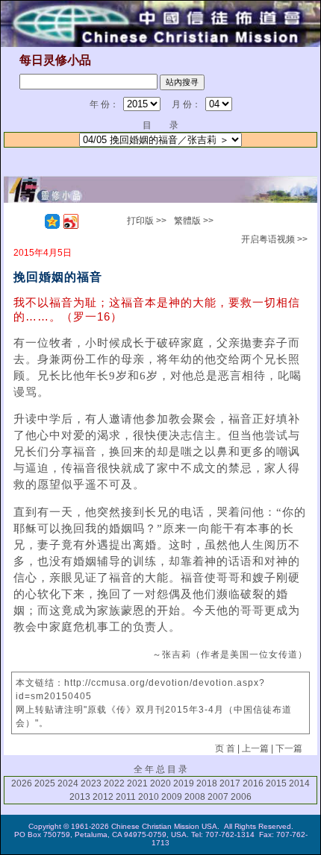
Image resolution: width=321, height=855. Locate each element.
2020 (160, 783)
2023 (91, 783)
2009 (171, 797)
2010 (148, 797)
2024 (67, 783)
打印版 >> (146, 220)
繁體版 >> (194, 220)
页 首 (225, 748)
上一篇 (255, 748)
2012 (103, 797)
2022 (114, 783)
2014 (299, 783)
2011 (126, 797)
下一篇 (288, 748)
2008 (194, 797)
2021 (137, 783)
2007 (218, 797)
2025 (44, 783)
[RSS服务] (33, 221)
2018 (206, 783)
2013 (79, 797)
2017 (229, 783)
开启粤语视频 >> (274, 239)
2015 (276, 783)
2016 (253, 783)
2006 (241, 797)
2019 (183, 783)
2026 (21, 783)
